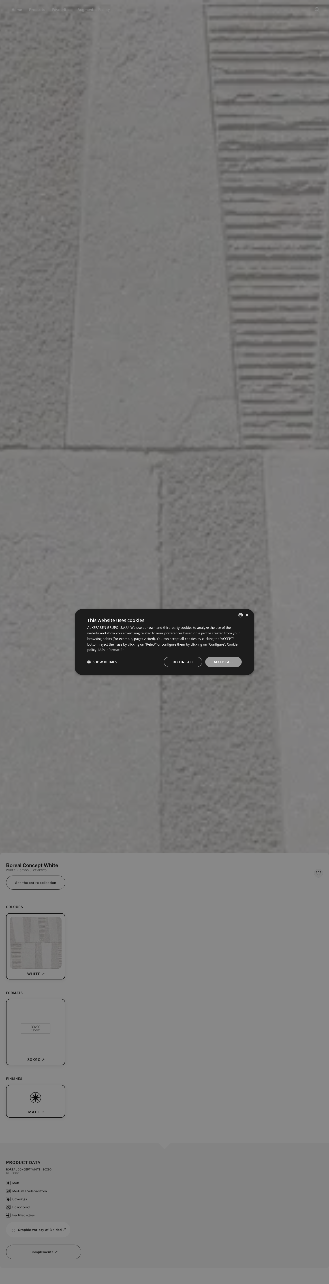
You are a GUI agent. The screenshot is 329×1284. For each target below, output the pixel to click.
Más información (111, 649)
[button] (102, 661)
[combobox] (240, 615)
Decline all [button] (183, 662)
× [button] (246, 615)
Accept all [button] (223, 662)
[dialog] (164, 642)
